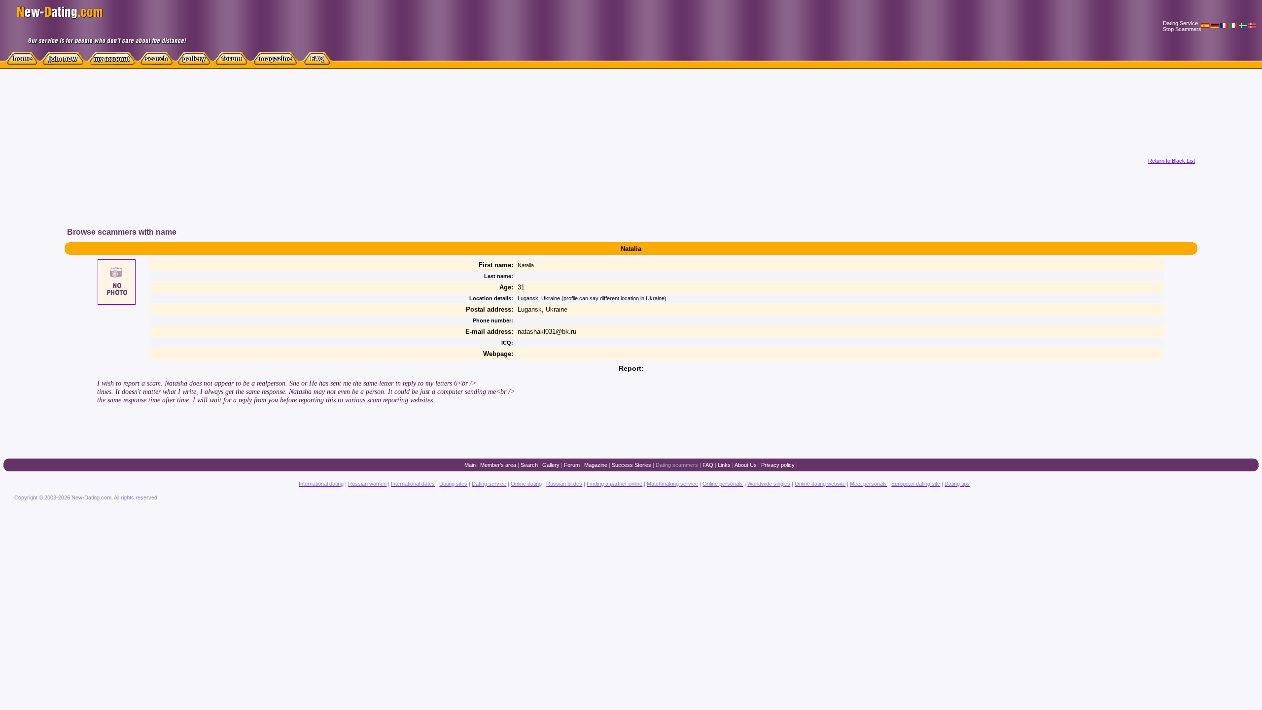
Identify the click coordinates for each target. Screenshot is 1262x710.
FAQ (707, 465)
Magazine (595, 465)
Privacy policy (778, 465)
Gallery (551, 465)
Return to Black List (1171, 161)
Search (529, 465)
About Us (746, 465)
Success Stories (631, 465)
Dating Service (1180, 23)
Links (724, 465)
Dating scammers (677, 465)
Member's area (498, 465)
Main (470, 465)
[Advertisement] (392, 157)
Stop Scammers (1182, 29)
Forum (572, 465)
